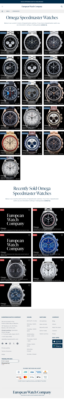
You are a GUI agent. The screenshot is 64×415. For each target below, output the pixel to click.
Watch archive (44, 334)
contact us (44, 25)
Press (54, 334)
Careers (54, 330)
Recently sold (44, 327)
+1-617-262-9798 (7, 336)
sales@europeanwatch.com (10, 339)
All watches (43, 321)
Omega (8, 11)
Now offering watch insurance (32, 1)
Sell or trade (43, 330)
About (54, 324)
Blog (53, 321)
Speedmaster (15, 11)
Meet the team (56, 327)
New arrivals (43, 324)
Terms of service (6, 351)
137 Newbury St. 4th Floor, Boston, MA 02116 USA (9, 326)
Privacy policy (6, 348)
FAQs (3, 354)
